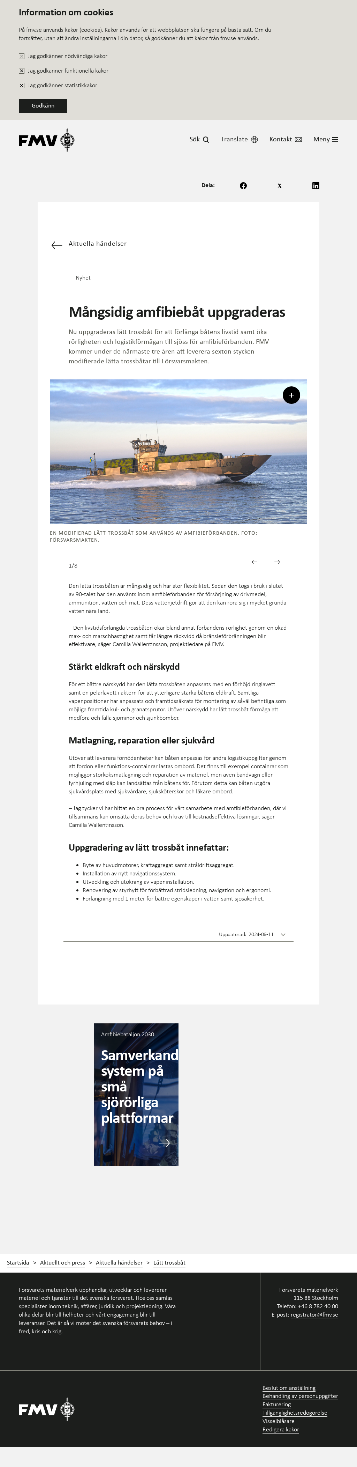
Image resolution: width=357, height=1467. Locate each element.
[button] (257, 564)
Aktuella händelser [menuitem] (119, 1263)
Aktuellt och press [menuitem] (62, 1263)
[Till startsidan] (47, 139)
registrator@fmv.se (314, 1314)
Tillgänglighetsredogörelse (295, 1412)
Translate (234, 139)
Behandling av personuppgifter (300, 1396)
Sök (195, 139)
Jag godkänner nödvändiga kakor (67, 56)
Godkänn (43, 106)
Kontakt (280, 139)
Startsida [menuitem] (18, 1263)
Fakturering (277, 1404)
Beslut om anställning (289, 1388)
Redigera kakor (281, 1429)
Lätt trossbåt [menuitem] (169, 1263)
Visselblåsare (279, 1421)
